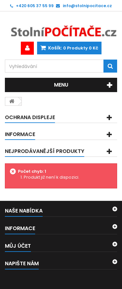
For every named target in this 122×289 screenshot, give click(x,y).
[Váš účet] (27, 48)
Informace (20, 134)
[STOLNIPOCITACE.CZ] (61, 26)
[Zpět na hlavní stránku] (12, 101)
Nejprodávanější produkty (44, 151)
